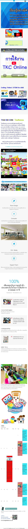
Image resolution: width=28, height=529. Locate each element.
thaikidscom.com (12, 528)
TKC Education (22, 528)
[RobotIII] (14, 104)
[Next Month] (3, 425)
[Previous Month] (2, 425)
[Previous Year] (1, 425)
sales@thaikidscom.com (8, 520)
